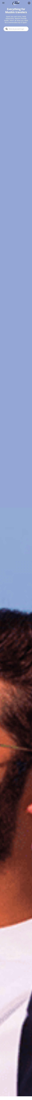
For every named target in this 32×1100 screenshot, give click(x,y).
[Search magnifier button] (5, 29)
